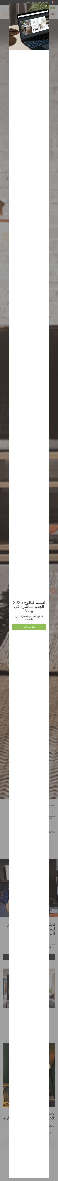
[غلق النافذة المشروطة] (46, 6)
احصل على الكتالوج (29, 627)
